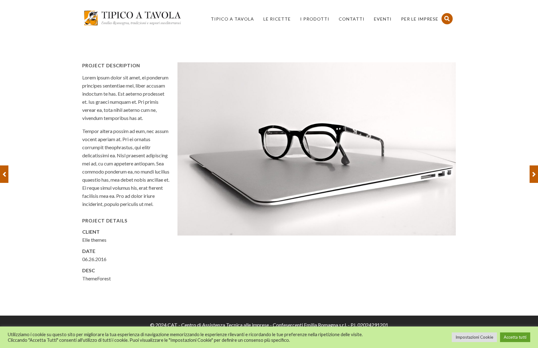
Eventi (383, 18)
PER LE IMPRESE (419, 18)
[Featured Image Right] (534, 174)
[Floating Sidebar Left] (4, 174)
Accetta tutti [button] (515, 337)
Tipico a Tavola (232, 18)
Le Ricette (277, 18)
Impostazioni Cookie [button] (474, 337)
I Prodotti (314, 18)
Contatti (352, 18)
